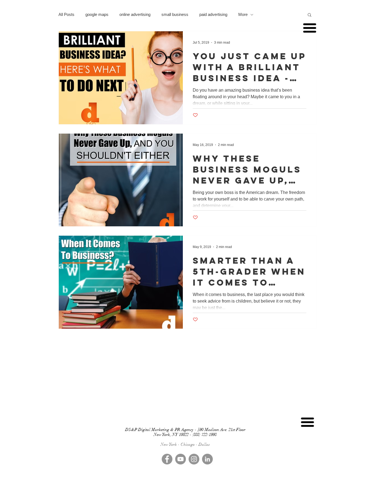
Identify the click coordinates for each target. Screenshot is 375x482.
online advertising (134, 14)
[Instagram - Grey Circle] (194, 459)
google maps (96, 14)
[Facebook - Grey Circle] (167, 459)
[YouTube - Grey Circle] (180, 459)
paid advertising (213, 14)
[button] (309, 15)
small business (174, 14)
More (243, 14)
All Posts (66, 14)
